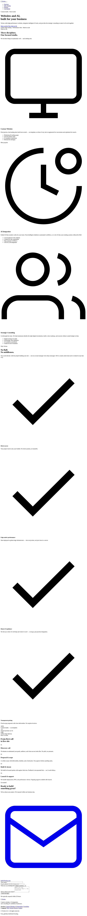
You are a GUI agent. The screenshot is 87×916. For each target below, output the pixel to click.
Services (6, 4)
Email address (4, 884)
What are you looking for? (8, 885)
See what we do (12, 26)
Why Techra (7, 6)
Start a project (4, 26)
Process (6, 7)
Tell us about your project (7, 891)
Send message (5, 893)
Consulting (26, 906)
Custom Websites (10, 906)
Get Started (7, 9)
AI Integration (19, 906)
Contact (20, 908)
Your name (4, 882)
